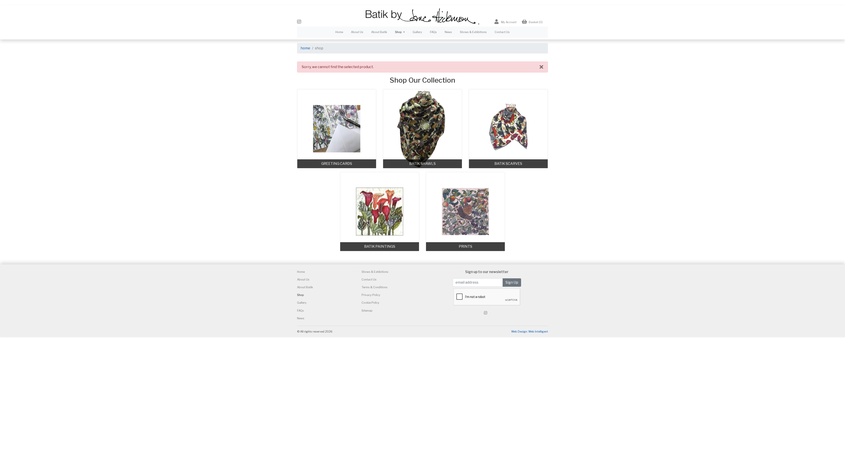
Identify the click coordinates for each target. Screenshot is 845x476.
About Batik (379, 32)
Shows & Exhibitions (473, 32)
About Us (357, 32)
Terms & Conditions (375, 287)
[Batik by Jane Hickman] (422, 16)
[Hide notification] (541, 67)
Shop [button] (398, 32)
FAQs (433, 32)
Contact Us (502, 32)
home (305, 48)
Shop (300, 295)
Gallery (417, 32)
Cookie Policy (370, 302)
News (448, 32)
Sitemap (367, 310)
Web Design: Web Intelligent (529, 331)
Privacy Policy (371, 295)
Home (339, 32)
